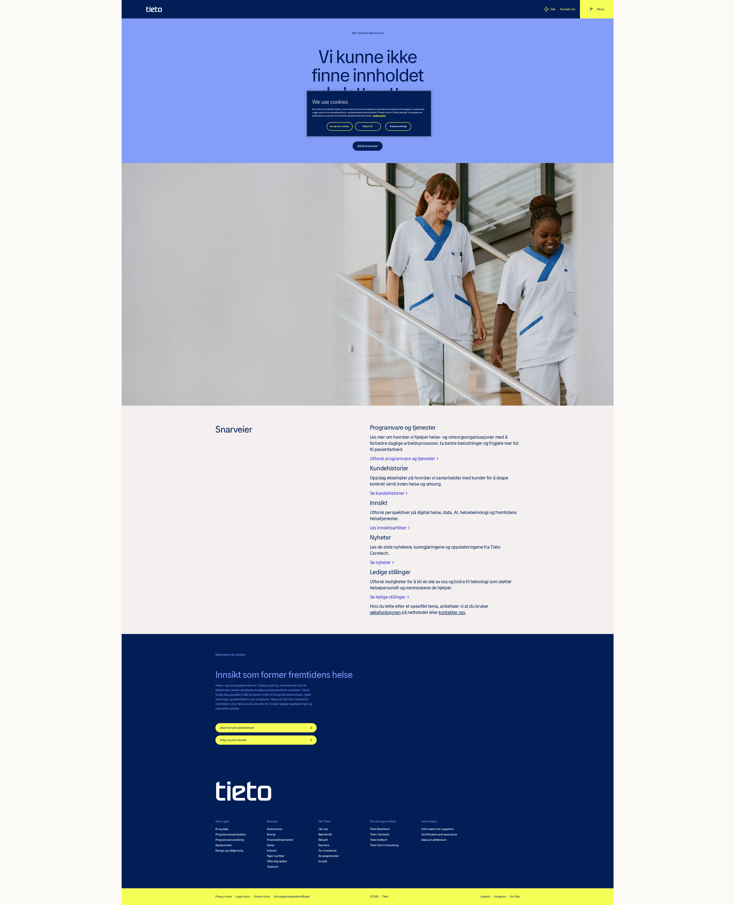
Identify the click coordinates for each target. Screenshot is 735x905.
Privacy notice (223, 896)
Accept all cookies (339, 126)
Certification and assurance (439, 834)
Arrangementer (328, 856)
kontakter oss (452, 612)
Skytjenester (223, 845)
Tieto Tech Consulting (384, 845)
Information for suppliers (437, 829)
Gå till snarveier (367, 146)
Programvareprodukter (230, 834)
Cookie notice (262, 896)
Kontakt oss (567, 9)
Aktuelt (323, 840)
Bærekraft (325, 834)
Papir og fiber (276, 856)
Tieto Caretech (380, 834)
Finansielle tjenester (280, 840)
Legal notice (243, 896)
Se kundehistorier (387, 493)
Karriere (323, 845)
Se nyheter (380, 562)
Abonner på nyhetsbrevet (237, 728)
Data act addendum (434, 840)
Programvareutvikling (229, 840)
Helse (271, 845)
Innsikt (322, 861)
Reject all (368, 126)
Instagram (500, 896)
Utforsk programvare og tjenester (402, 459)
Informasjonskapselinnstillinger (292, 896)
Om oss (323, 829)
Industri (272, 850)
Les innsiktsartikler (388, 528)
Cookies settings (398, 126)
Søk (553, 9)
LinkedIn (485, 896)
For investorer (327, 850)
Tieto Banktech (380, 829)
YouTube (514, 896)
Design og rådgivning (229, 850)
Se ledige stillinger (388, 597)
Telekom (272, 866)
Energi (271, 834)
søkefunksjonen (385, 612)
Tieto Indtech (378, 840)
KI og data (221, 829)
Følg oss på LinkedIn (233, 740)
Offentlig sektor (277, 861)
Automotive (274, 829)
